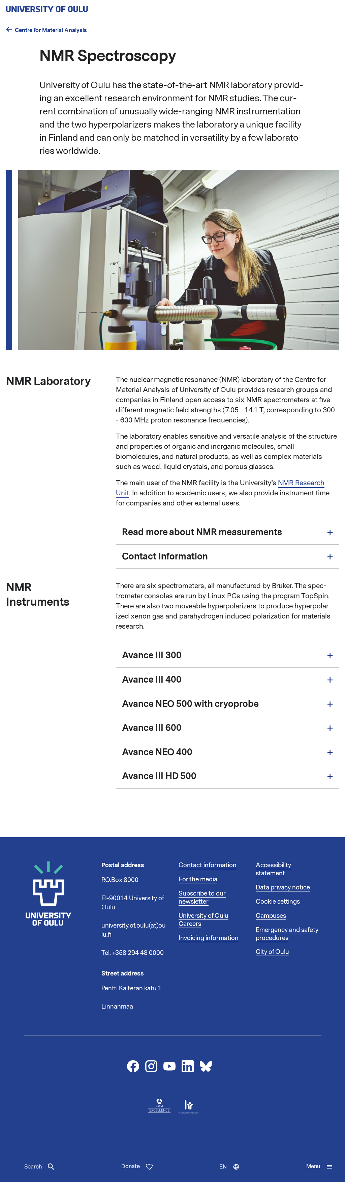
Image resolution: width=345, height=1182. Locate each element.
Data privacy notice (283, 887)
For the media (198, 879)
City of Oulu (272, 951)
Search (33, 1167)
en (232, 1172)
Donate (130, 1166)
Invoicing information (209, 938)
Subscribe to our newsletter (202, 897)
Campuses (271, 915)
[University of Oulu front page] (62, 7)
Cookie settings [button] (278, 901)
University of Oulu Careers (203, 919)
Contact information (208, 865)
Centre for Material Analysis (51, 30)
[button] (319, 1167)
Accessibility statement (273, 869)
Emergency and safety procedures (287, 934)
